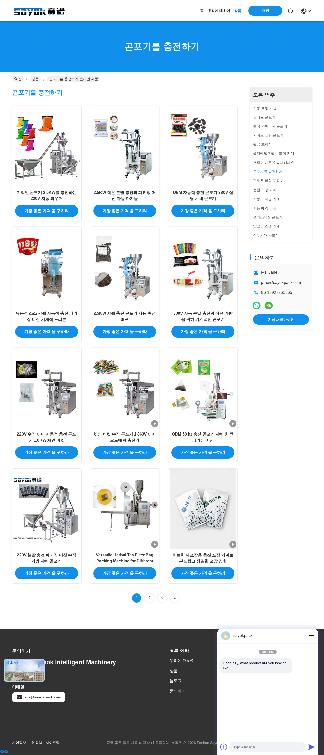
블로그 (176, 681)
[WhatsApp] (256, 305)
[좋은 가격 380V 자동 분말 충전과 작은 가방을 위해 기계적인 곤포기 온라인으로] (202, 267)
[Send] (311, 746)
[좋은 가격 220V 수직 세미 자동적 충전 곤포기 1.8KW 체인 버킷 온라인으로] (46, 388)
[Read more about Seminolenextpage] (162, 598)
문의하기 (178, 691)
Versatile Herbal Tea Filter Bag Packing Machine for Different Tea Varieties (124, 561)
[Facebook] (4, 752)
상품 (237, 11)
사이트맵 (53, 743)
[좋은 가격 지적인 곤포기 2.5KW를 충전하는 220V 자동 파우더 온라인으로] (46, 146)
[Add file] (223, 746)
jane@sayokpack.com (281, 282)
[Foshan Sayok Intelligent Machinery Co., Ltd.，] (40, 10)
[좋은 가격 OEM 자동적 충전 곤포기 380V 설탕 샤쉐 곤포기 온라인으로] (202, 146)
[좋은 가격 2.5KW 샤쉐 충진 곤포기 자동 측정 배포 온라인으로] (124, 267)
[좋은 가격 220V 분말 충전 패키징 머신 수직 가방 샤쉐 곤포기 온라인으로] (46, 509)
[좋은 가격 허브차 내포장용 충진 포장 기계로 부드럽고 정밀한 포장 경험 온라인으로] (202, 509)
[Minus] (311, 636)
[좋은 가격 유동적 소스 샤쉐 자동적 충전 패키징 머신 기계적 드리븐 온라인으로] (46, 267)
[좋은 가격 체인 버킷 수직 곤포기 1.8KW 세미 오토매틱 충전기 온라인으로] (124, 388)
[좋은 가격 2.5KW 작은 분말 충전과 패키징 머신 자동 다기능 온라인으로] (124, 146)
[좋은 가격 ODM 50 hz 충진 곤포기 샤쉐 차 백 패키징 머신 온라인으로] (202, 388)
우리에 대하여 (219, 11)
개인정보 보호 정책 (27, 743)
